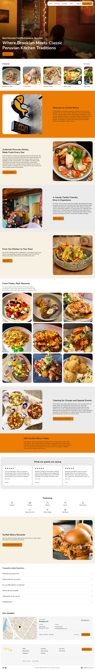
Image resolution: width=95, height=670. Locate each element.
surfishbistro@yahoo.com (61, 628)
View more (7, 478)
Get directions (85, 620)
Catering (57, 3)
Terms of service (27, 661)
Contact (43, 653)
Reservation (26, 651)
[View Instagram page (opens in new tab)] (6, 668)
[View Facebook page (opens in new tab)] (3, 668)
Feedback (25, 653)
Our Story (65, 3)
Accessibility (36, 661)
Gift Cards (62, 651)
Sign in (79, 3)
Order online (85, 634)
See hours (76, 634)
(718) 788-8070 (59, 626)
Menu (50, 3)
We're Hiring (44, 651)
